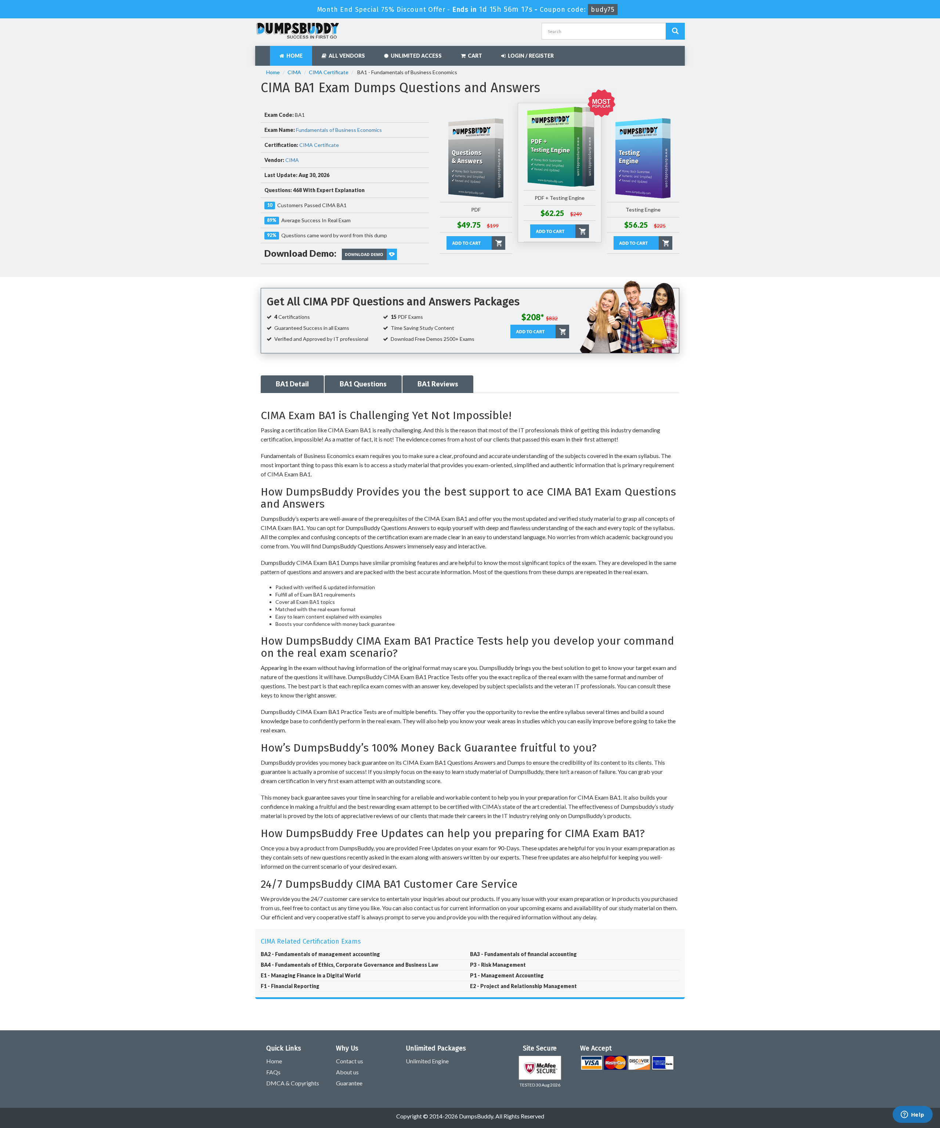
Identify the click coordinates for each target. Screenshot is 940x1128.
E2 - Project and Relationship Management (523, 986)
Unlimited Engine (427, 1060)
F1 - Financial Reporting (290, 986)
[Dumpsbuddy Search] (675, 31)
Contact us (349, 1060)
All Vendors (345, 56)
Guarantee (349, 1083)
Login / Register (530, 56)
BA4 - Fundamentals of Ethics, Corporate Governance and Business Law (349, 965)
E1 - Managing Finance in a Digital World (311, 975)
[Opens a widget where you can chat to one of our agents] (912, 1115)
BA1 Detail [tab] (292, 384)
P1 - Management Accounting (507, 975)
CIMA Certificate (328, 72)
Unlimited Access (415, 56)
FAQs (273, 1071)
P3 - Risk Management (498, 965)
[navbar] (264, 52)
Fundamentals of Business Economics (339, 130)
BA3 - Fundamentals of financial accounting (523, 954)
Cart (474, 56)
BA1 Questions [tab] (363, 384)
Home (293, 56)
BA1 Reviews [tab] (437, 384)
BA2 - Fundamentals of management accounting (320, 954)
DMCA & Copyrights (292, 1083)
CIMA (294, 72)
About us (347, 1071)
